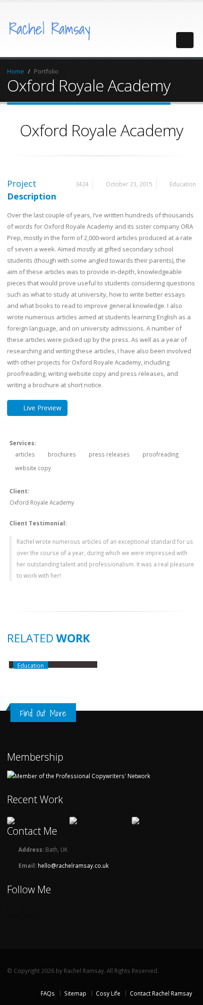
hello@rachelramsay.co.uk (73, 865)
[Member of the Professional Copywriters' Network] (78, 775)
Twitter (14, 909)
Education (182, 184)
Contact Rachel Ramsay (161, 993)
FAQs (48, 993)
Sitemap (75, 993)
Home (15, 71)
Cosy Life (108, 993)
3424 (82, 184)
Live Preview (42, 407)
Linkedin (30, 909)
